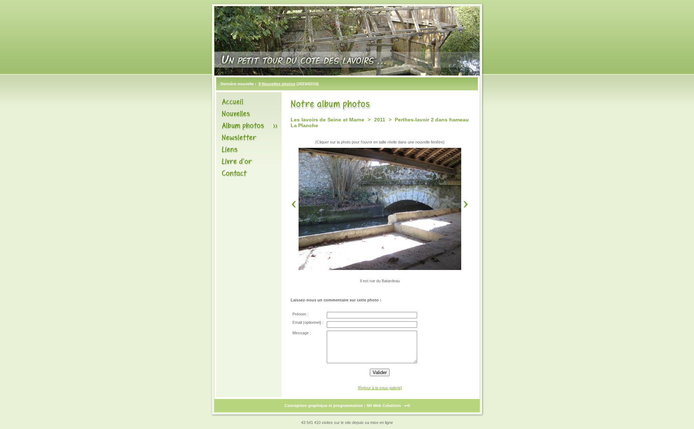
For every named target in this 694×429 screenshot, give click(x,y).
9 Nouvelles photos (276, 84)
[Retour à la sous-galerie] (380, 388)
